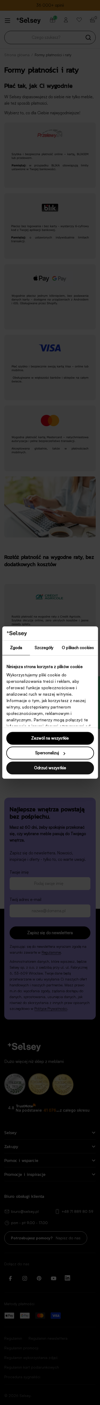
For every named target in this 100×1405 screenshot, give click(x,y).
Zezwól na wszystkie (50, 738)
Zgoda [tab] (16, 647)
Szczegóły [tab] (44, 647)
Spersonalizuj (47, 753)
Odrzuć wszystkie (50, 767)
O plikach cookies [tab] (78, 647)
